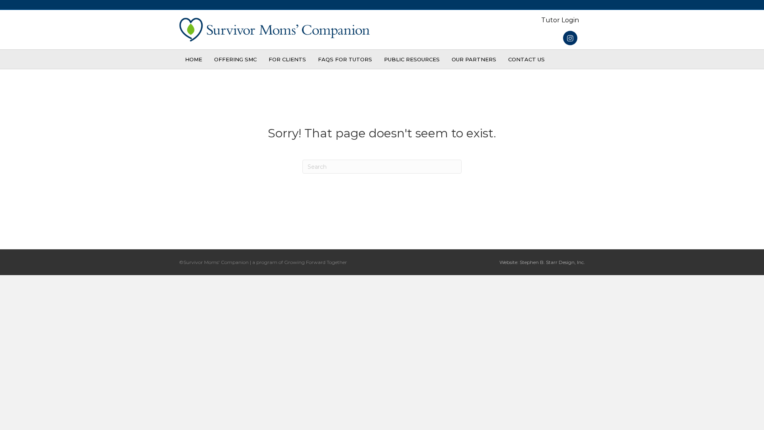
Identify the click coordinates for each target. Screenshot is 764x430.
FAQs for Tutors (345, 59)
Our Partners (474, 59)
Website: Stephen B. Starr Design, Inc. (542, 262)
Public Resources (412, 59)
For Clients (287, 59)
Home (193, 59)
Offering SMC (235, 59)
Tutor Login (560, 20)
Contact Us (526, 59)
